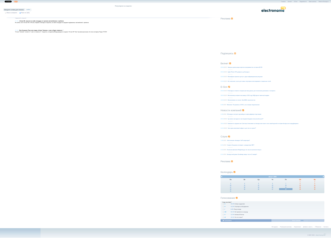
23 (314, 187)
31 (230, 191)
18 (244, 187)
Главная (283, 1)
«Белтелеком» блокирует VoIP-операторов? (238, 140)
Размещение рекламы (286, 226)
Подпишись (227, 53)
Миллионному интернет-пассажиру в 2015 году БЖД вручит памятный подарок (248, 95)
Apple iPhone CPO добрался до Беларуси (238, 72)
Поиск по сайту (25, 12)
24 (230, 189)
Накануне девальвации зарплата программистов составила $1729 (245, 67)
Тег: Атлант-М (23, 18)
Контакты (326, 226)
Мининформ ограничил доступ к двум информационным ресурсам (245, 76)
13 (272, 185)
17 (230, 187)
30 (314, 189)
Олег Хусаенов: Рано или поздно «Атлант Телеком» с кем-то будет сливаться (40, 30)
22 (300, 187)
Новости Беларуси (323, 1)
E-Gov (295, 1)
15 (300, 185)
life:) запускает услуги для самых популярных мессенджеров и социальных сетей (249, 81)
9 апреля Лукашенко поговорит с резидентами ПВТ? (240, 145)
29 (300, 189)
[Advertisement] (272, 34)
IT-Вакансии (318, 226)
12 (258, 185)
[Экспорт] (15, 2)
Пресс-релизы (312, 1)
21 (285, 187)
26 (258, 189)
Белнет (290, 1)
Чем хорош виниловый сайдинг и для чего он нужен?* (242, 128)
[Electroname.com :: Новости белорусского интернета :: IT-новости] (273, 13)
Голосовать (228, 220)
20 (272, 187)
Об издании (275, 226)
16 (314, 185)
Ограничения (297, 226)
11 (244, 185)
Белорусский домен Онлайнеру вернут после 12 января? (242, 154)
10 (230, 185)
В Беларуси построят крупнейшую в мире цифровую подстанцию (244, 114)
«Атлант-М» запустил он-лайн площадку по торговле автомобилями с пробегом (41, 21)
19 (258, 187)
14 (285, 185)
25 (244, 189)
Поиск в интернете (12, 12)
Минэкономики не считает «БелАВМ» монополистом (241, 100)
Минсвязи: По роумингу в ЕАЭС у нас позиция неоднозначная (243, 104)
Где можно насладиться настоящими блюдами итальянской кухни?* (245, 119)
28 (285, 189)
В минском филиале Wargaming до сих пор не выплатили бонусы (244, 149)
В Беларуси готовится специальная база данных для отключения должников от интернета (251, 90)
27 (272, 189)
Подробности (303, 1)
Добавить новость (308, 226)
